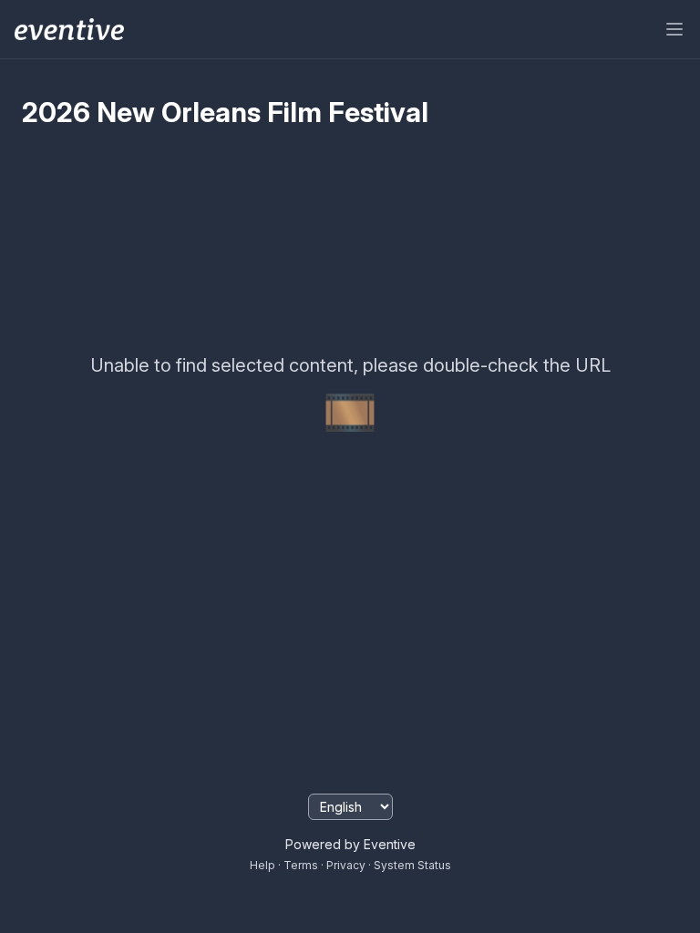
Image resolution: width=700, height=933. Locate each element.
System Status (412, 865)
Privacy (345, 865)
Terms (300, 865)
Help (262, 865)
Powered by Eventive (350, 844)
